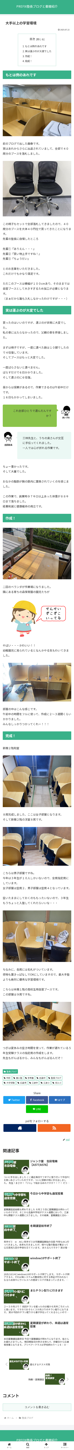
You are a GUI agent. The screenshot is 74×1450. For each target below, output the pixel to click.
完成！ (28, 61)
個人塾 (19, 1077)
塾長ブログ (12, 1071)
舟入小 (58, 1082)
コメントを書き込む (37, 1407)
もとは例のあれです (36, 46)
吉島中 (42, 1077)
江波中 (35, 1082)
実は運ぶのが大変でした (38, 51)
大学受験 (10, 1082)
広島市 (23, 1082)
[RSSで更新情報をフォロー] (54, 1128)
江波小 (46, 1082)
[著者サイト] (19, 1128)
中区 (8, 1077)
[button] (67, 751)
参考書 (31, 1077)
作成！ (28, 56)
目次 (32, 39)
